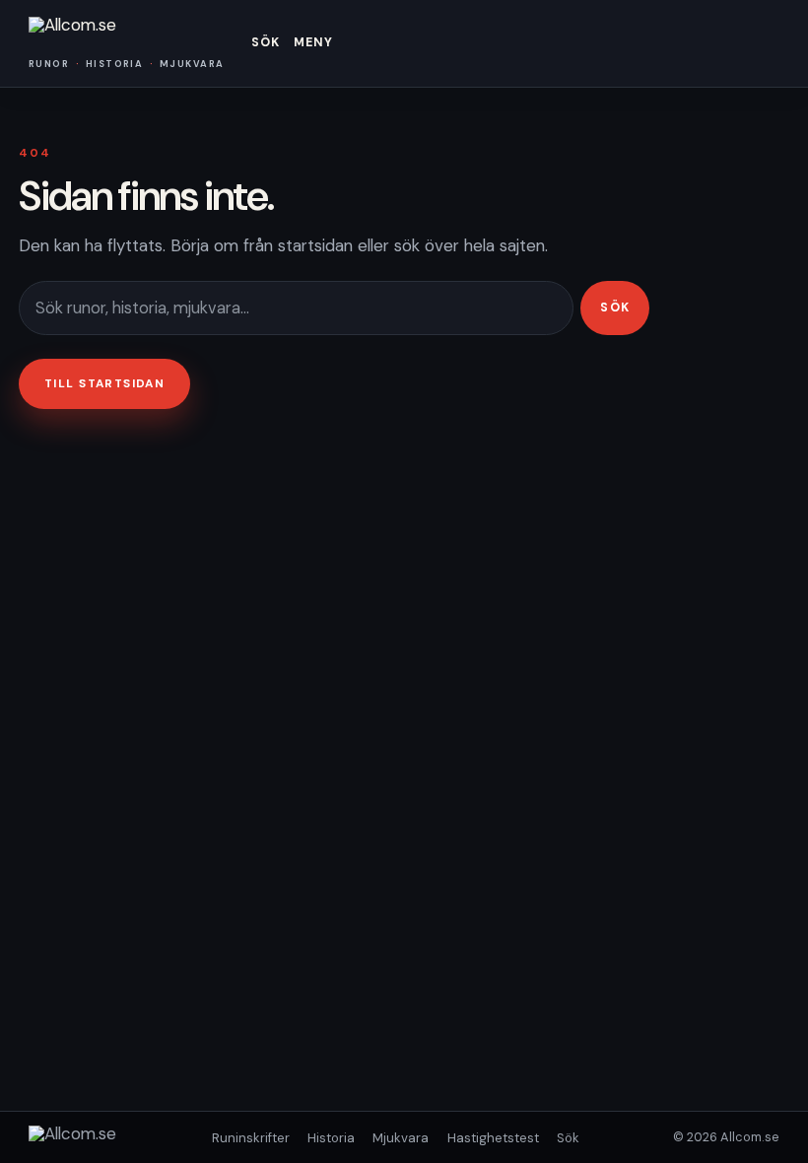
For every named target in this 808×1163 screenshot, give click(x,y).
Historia (331, 1137)
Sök (266, 42)
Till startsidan (104, 383)
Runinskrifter (251, 1137)
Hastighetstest (493, 1137)
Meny (314, 42)
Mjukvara (400, 1137)
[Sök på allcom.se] (296, 308)
